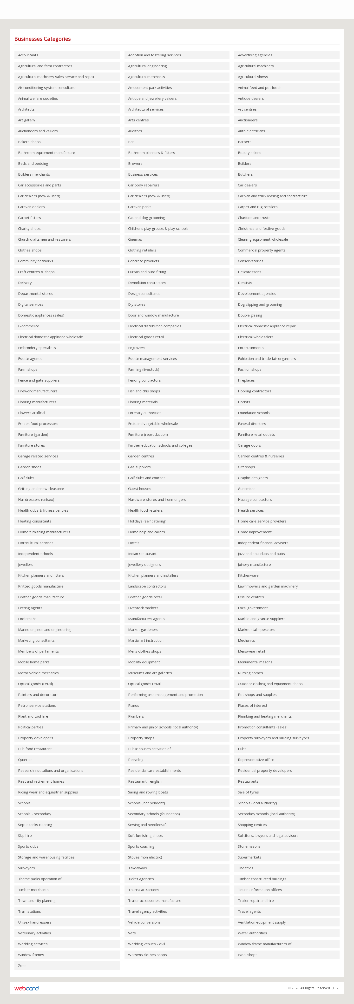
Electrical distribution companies (154, 326)
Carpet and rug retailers (258, 206)
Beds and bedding (33, 163)
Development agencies (257, 293)
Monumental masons (255, 662)
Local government (253, 607)
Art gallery (26, 120)
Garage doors (249, 445)
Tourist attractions (143, 889)
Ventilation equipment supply (262, 922)
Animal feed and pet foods (260, 87)
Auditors (135, 130)
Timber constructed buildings (262, 878)
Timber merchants (33, 889)
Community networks (35, 260)
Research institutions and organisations (50, 770)
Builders (244, 163)
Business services (143, 174)
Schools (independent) (146, 802)
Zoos (22, 965)
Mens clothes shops (144, 651)
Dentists (245, 282)
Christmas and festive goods (262, 228)
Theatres (245, 867)
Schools (24, 802)
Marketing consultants (36, 640)
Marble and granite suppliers (261, 618)
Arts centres (138, 120)
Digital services (30, 304)
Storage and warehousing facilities (46, 857)
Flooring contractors (254, 391)
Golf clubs (26, 477)
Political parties (30, 727)
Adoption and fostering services (154, 55)
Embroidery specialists (37, 347)
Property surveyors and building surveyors (273, 737)
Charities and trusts (254, 217)
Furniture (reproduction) (148, 434)
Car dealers (247, 185)
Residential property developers (265, 770)
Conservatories (250, 260)
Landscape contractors (147, 586)
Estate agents (30, 358)
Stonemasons (249, 846)
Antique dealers (251, 98)
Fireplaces (246, 380)
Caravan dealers (31, 206)
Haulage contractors (255, 499)
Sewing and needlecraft (147, 824)
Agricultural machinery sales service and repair (56, 76)
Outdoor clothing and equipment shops (270, 683)
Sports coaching (141, 846)
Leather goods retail (145, 596)
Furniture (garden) (33, 434)
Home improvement (255, 531)
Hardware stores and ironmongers (157, 499)
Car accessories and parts (39, 185)
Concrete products (143, 260)
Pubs (242, 748)
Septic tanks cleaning (35, 824)
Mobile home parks (34, 662)
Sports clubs (28, 846)
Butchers (245, 174)
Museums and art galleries (150, 672)
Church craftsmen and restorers (44, 239)
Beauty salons (249, 152)
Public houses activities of (149, 748)
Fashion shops (250, 369)
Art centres (247, 109)
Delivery (25, 282)
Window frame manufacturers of (264, 943)
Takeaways (137, 867)
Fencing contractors (144, 380)
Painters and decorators (38, 694)
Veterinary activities (34, 933)
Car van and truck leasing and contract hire (273, 195)
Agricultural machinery (256, 65)
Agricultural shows (253, 76)
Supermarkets (249, 857)
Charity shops (29, 228)
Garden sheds (29, 466)
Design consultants (144, 293)
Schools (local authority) (257, 802)
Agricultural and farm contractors (45, 65)
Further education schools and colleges (160, 445)
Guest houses (139, 488)
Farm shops (28, 369)
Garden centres (141, 456)
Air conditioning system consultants (47, 87)
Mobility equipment (144, 662)
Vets (132, 933)
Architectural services (146, 109)
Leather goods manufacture (41, 596)
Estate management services (152, 358)
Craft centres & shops (36, 271)
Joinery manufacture (254, 564)
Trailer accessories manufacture (154, 900)
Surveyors (26, 867)
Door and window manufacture (153, 315)
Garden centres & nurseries (261, 456)
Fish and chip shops (144, 391)
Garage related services (38, 456)
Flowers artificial (31, 412)
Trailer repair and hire (256, 900)
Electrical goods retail (146, 336)
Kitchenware (248, 575)
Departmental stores (35, 293)
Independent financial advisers (263, 542)
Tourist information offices (260, 889)
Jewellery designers (144, 564)
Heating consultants (34, 521)
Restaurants (248, 781)
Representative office (256, 759)
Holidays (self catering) (147, 521)
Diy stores (136, 304)
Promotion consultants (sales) (263, 727)
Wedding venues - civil (146, 943)
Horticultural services (35, 542)
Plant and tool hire (33, 716)
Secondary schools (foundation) (154, 813)
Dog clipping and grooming (260, 304)
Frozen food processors (38, 423)
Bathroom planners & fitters (151, 152)
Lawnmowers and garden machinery (268, 586)
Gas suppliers (139, 466)
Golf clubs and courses (146, 477)
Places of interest (252, 705)
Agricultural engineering (147, 65)
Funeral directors (252, 423)
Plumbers (136, 716)
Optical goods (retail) (35, 683)
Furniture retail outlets (256, 434)
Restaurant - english (145, 781)
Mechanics (246, 640)
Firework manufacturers (38, 391)
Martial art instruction (146, 640)
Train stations (29, 911)
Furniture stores (31, 445)
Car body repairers (143, 185)
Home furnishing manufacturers (44, 531)
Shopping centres (252, 824)
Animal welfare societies (38, 98)
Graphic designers (253, 477)
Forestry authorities (144, 412)
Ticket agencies (141, 878)
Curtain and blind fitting (147, 271)
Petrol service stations (37, 705)
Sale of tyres (248, 792)
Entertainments (251, 347)
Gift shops (246, 466)
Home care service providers (262, 521)
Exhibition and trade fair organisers (267, 358)
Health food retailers (145, 510)
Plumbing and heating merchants (265, 716)
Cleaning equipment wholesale (263, 239)
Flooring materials (143, 401)
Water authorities (252, 933)
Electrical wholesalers (256, 336)
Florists (244, 401)
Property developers (35, 737)
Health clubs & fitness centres (43, 510)
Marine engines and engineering (44, 629)
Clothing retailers (142, 250)
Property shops (141, 737)
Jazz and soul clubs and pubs (261, 553)
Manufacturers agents (146, 618)
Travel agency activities (147, 911)
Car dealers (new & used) (39, 195)
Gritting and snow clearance (41, 488)
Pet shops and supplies (257, 694)
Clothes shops (30, 250)
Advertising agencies (255, 55)
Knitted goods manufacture (41, 586)
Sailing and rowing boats (148, 792)
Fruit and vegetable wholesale (153, 423)
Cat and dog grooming (146, 217)
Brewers (135, 163)
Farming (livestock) (143, 369)
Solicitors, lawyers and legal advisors (268, 835)
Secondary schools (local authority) (266, 813)
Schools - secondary (34, 813)
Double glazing (250, 315)
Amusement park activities (150, 87)
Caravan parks (139, 206)
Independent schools (35, 553)
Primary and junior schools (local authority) (163, 727)
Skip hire (25, 835)
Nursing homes (250, 672)
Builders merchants (34, 174)
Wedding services (33, 943)
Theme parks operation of (39, 878)
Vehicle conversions (144, 922)
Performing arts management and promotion (165, 694)
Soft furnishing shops (145, 835)
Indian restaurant (142, 553)
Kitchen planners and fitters (41, 575)
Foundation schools (254, 412)
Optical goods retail (144, 683)
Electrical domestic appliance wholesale (50, 336)
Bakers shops (29, 141)
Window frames (31, 954)
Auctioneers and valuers (38, 130)
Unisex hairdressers (35, 922)
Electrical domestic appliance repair (267, 326)
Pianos (133, 705)
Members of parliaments (38, 651)
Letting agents (30, 607)
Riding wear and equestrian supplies (48, 792)
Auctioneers (248, 120)
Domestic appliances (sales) (41, 315)
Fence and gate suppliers (39, 380)
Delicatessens (249, 271)
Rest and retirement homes (41, 781)
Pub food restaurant (35, 748)
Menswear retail (251, 651)
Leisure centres (251, 596)
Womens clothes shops (147, 954)
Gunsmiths (247, 488)
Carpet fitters (29, 217)
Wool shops (247, 954)
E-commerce (28, 326)
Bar (131, 141)
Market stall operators (256, 629)
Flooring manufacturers (37, 401)
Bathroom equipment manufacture (46, 152)
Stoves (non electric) (145, 857)
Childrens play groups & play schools (158, 228)
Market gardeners (143, 629)
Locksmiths (27, 618)
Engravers (136, 347)
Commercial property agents (262, 250)
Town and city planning (37, 900)
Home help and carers (146, 531)
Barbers (244, 141)
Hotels (133, 542)
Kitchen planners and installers (153, 575)
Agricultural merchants (146, 76)
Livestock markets (143, 607)
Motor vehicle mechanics (38, 672)
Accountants (28, 55)
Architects (26, 109)
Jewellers (25, 564)
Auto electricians (251, 130)
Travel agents (249, 911)
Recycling (136, 759)
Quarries (25, 759)
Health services (251, 510)
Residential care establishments (154, 770)
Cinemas (135, 239)
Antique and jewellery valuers (152, 98)
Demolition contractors (147, 282)
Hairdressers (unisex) (36, 499)
